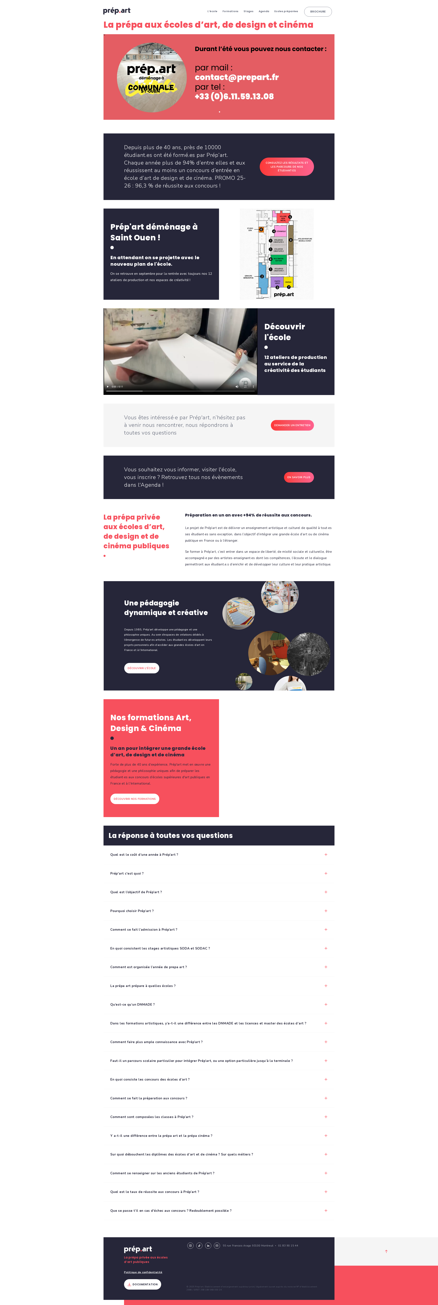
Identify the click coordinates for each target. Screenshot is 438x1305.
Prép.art (138, 1250)
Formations (231, 11)
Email (217, 1246)
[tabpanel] (219, 77)
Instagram (190, 1246)
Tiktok (199, 1246)
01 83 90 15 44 (288, 1245)
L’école (212, 11)
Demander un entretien (292, 425)
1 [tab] (219, 112)
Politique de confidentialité (143, 1272)
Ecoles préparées (286, 11)
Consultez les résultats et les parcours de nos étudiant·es (287, 166)
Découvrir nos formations (135, 799)
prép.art (117, 11)
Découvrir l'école (142, 668)
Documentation (145, 1284)
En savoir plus (299, 477)
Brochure (318, 11)
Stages (249, 11)
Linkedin (208, 1246)
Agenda (264, 11)
